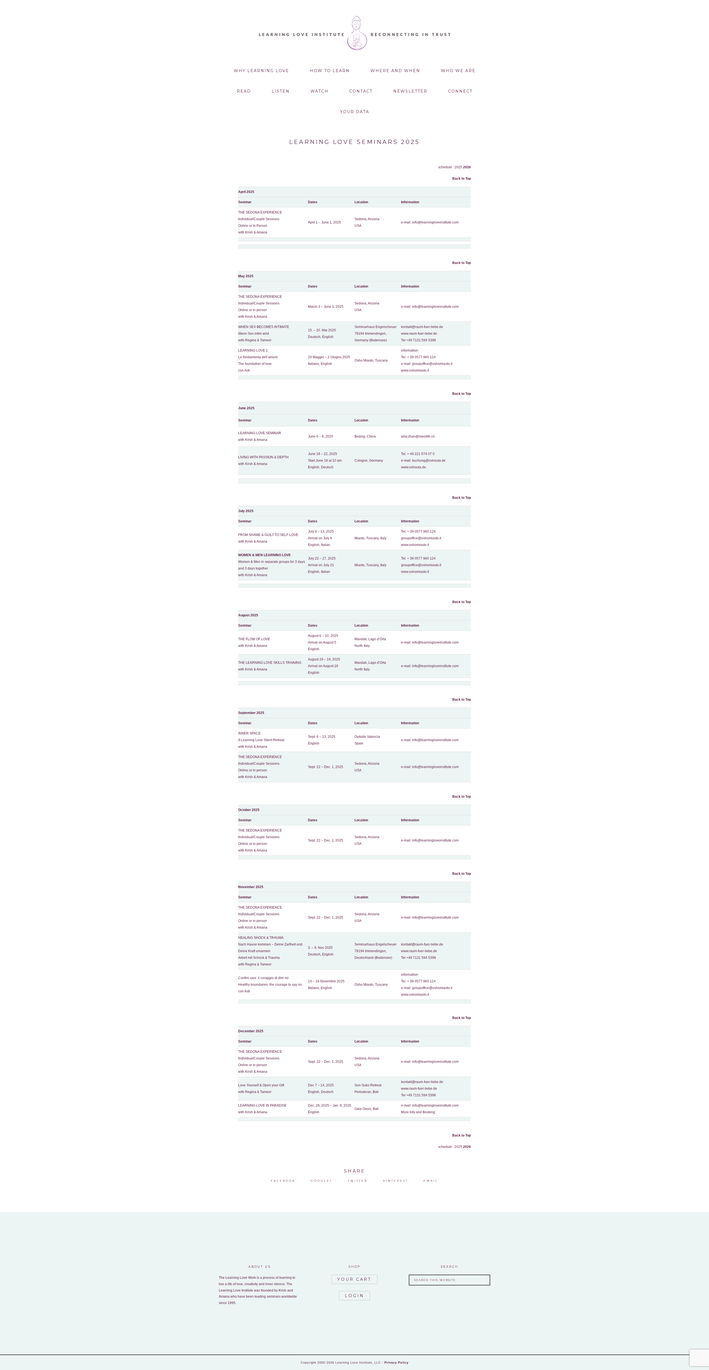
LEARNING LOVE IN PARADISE (262, 1105)
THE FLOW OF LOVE (254, 639)
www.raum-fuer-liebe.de (419, 333)
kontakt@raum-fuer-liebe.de (422, 327)
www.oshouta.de (413, 467)
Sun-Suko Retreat (367, 1085)
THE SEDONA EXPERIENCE (260, 212)
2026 (467, 167)
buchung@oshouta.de (429, 460)
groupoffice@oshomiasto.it (432, 364)
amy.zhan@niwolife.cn (418, 436)
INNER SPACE (249, 733)
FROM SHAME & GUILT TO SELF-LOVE (268, 535)
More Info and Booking (418, 1112)
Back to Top (461, 179)
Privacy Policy (396, 1362)
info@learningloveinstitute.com (435, 222)
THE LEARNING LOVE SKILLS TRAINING (269, 663)
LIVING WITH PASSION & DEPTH (263, 457)
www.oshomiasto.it (415, 370)
